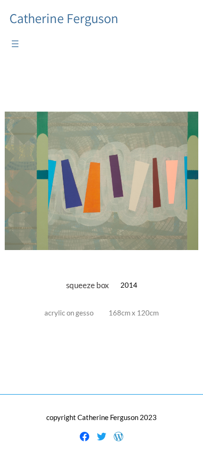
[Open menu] (15, 43)
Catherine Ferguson (63, 18)
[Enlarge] (186, 124)
